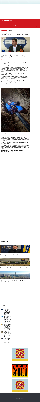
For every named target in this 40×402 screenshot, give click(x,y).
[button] (12, 23)
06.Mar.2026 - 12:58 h (11, 30)
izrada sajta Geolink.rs (20, 398)
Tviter (28, 155)
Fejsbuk (24, 155)
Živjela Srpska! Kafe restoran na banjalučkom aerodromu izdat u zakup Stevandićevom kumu (7, 319)
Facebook (5, 153)
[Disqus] (15, 198)
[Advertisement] (20, 11)
